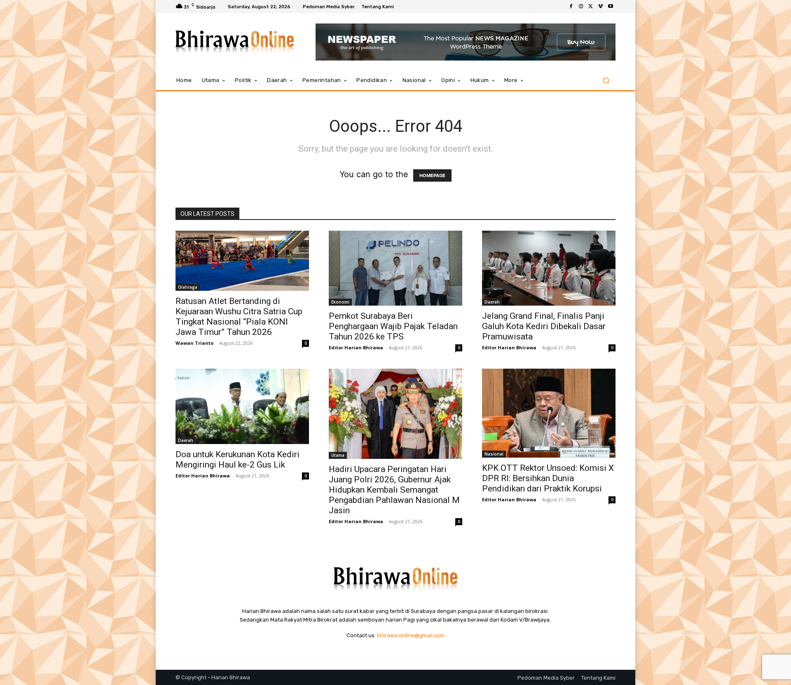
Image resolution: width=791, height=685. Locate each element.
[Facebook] (571, 7)
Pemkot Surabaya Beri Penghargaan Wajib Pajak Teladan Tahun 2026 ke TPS (393, 326)
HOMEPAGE (432, 175)
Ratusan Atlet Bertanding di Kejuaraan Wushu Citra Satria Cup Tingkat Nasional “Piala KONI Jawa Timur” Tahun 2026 (239, 316)
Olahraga (187, 287)
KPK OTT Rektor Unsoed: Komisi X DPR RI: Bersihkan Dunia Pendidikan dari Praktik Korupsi (548, 478)
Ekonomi (340, 302)
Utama (337, 455)
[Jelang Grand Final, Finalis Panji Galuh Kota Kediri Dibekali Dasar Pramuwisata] (548, 268)
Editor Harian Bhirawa (356, 347)
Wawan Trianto (194, 343)
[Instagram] (581, 7)
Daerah (492, 302)
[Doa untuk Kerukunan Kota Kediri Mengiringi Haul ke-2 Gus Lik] (242, 406)
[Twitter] (591, 7)
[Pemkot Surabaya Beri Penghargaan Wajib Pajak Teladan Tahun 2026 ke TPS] (395, 268)
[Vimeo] (601, 7)
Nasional (493, 454)
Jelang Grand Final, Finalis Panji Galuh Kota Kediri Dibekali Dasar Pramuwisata (544, 326)
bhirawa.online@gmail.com (411, 635)
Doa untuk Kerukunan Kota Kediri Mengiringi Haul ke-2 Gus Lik (238, 459)
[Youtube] (610, 7)
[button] (605, 80)
